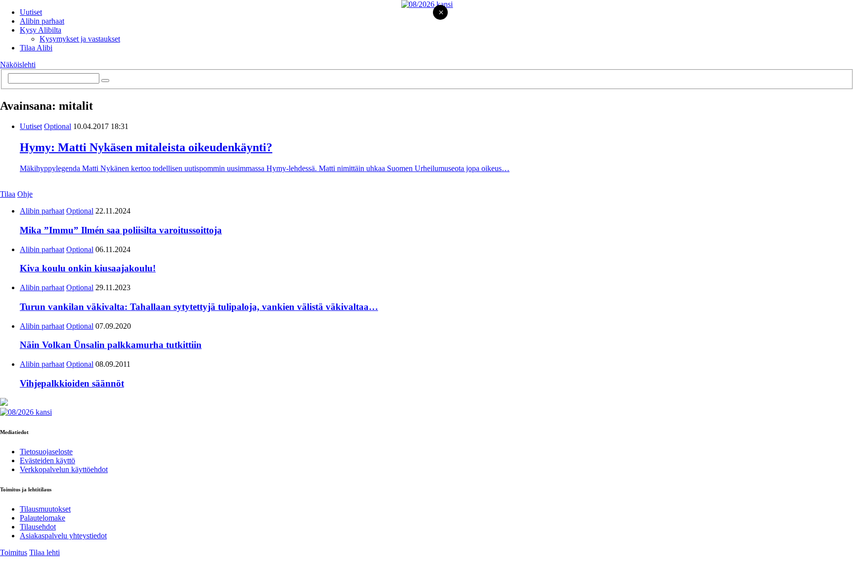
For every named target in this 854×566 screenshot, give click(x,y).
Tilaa (7, 194)
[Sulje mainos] (440, 13)
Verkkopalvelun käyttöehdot (64, 469)
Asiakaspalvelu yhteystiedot (63, 535)
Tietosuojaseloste (46, 451)
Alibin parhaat (42, 21)
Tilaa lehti (44, 552)
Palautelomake (42, 518)
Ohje (25, 194)
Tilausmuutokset (45, 509)
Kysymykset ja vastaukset (80, 39)
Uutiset (31, 12)
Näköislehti (18, 64)
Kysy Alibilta (40, 30)
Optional (57, 126)
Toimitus (13, 552)
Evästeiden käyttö (47, 460)
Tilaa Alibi (36, 48)
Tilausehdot (38, 526)
